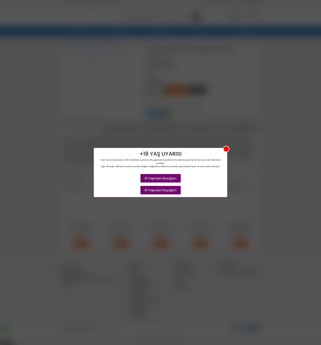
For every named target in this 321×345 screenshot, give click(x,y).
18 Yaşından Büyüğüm (161, 178)
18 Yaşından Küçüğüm (161, 190)
